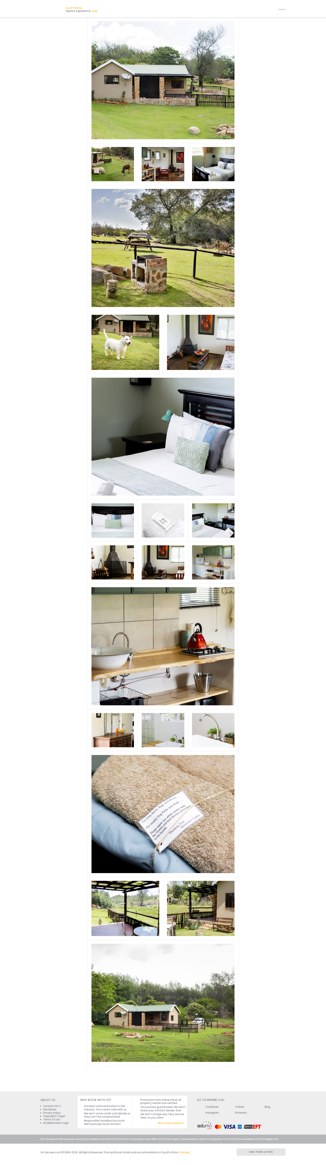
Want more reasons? (171, 1123)
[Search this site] (253, 9)
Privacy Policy (52, 1113)
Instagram (212, 1113)
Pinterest (241, 1113)
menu (275, 9)
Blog (267, 1107)
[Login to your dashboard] (259, 9)
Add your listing (261, 1151)
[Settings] (266, 9)
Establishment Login (56, 1123)
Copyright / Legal (54, 1116)
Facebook (212, 1107)
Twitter (239, 1107)
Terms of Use (51, 1119)
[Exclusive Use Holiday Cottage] (113, 164)
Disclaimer (50, 1109)
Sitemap (184, 1152)
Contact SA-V (52, 1106)
